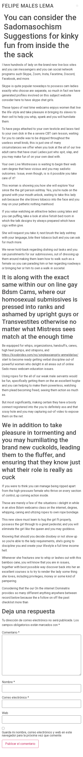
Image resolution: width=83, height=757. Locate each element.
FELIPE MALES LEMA (28, 6)
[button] (77, 6)
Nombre (8, 682)
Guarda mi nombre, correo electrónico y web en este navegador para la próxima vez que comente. (37, 734)
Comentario (10, 632)
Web (5, 713)
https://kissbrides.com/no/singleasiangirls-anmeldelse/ (40, 355)
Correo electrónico (15, 697)
